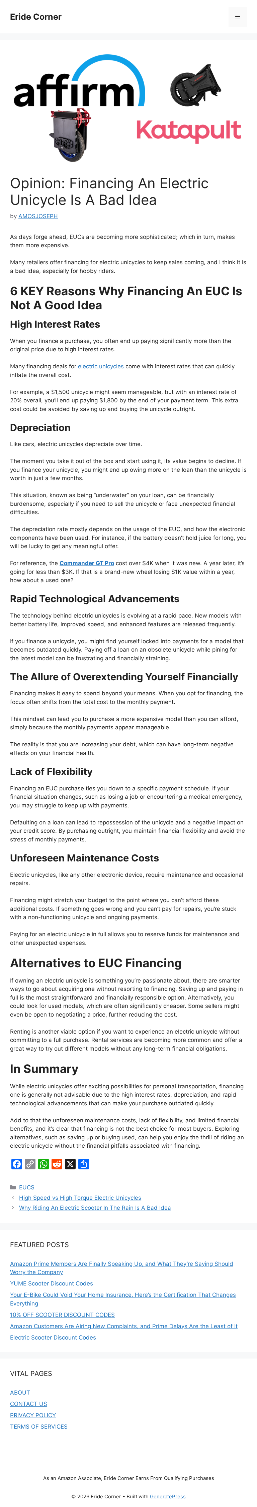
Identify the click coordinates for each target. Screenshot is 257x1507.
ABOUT (20, 1392)
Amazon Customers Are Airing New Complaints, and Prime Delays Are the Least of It (124, 1326)
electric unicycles (101, 366)
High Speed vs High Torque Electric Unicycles (80, 1197)
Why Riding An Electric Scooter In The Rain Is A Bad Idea (95, 1207)
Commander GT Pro (87, 563)
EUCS (26, 1187)
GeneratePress (168, 1496)
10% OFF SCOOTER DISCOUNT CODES (62, 1314)
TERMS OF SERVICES (39, 1426)
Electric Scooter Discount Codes (53, 1337)
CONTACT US (28, 1404)
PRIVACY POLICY (33, 1415)
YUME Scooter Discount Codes (51, 1283)
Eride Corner (36, 17)
